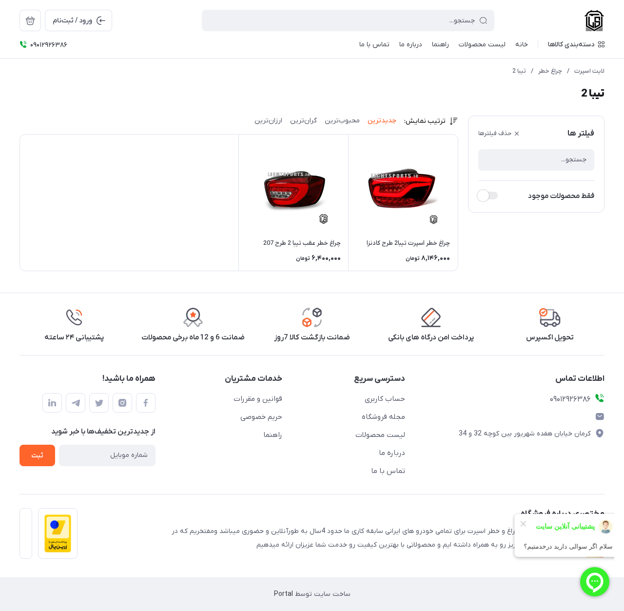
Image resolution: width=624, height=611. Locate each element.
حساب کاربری (385, 399)
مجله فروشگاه (383, 417)
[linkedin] (52, 403)
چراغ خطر (550, 71)
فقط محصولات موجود (561, 196)
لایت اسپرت (589, 71)
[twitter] (99, 403)
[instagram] (122, 403)
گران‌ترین (303, 120)
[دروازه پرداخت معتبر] (55, 536)
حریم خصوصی (261, 417)
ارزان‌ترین (268, 120)
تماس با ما (388, 471)
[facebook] (146, 403)
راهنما (272, 435)
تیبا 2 (519, 71)
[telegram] (75, 403)
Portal (283, 594)
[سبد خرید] (30, 20)
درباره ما (392, 453)
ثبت (37, 455)
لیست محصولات (380, 435)
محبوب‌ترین (342, 120)
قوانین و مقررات (258, 399)
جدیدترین (382, 120)
